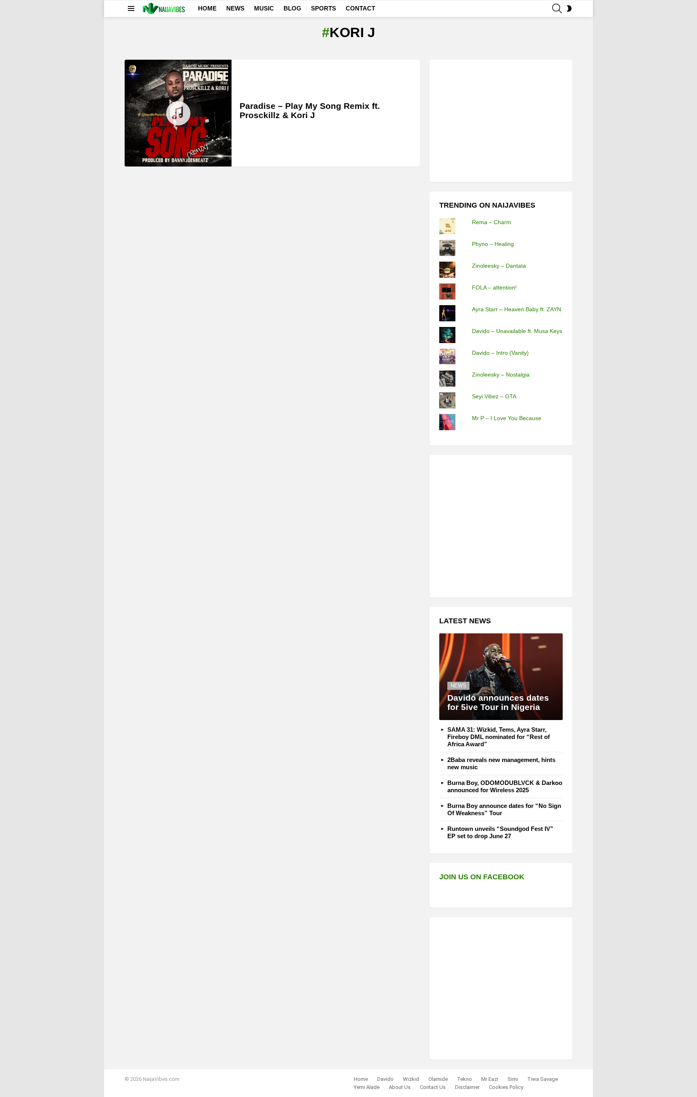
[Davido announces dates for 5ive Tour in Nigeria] (501, 676)
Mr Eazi (489, 1079)
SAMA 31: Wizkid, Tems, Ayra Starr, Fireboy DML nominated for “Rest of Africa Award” (498, 736)
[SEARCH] (557, 8)
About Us (400, 1087)
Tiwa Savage (542, 1079)
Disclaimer (467, 1087)
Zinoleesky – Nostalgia (501, 374)
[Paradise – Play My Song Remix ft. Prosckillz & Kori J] (178, 113)
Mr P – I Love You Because (506, 418)
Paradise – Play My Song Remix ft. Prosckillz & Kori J (310, 110)
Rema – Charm (491, 222)
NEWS (235, 8)
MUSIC (264, 8)
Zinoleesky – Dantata (499, 265)
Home (361, 1079)
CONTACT (360, 8)
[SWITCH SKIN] (569, 8)
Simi (512, 1079)
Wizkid (411, 1079)
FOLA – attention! (494, 287)
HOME (207, 8)
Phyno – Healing (493, 244)
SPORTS (323, 8)
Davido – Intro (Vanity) (500, 353)
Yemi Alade (367, 1087)
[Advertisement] (499, 119)
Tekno (464, 1079)
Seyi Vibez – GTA (494, 396)
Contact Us (433, 1087)
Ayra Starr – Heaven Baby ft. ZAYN (516, 309)
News (458, 686)
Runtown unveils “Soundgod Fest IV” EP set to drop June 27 (500, 832)
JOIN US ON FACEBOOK (481, 877)
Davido (385, 1079)
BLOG (292, 8)
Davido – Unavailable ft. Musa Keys (517, 331)
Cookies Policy (506, 1087)
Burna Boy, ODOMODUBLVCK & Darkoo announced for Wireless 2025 (504, 786)
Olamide (438, 1079)
